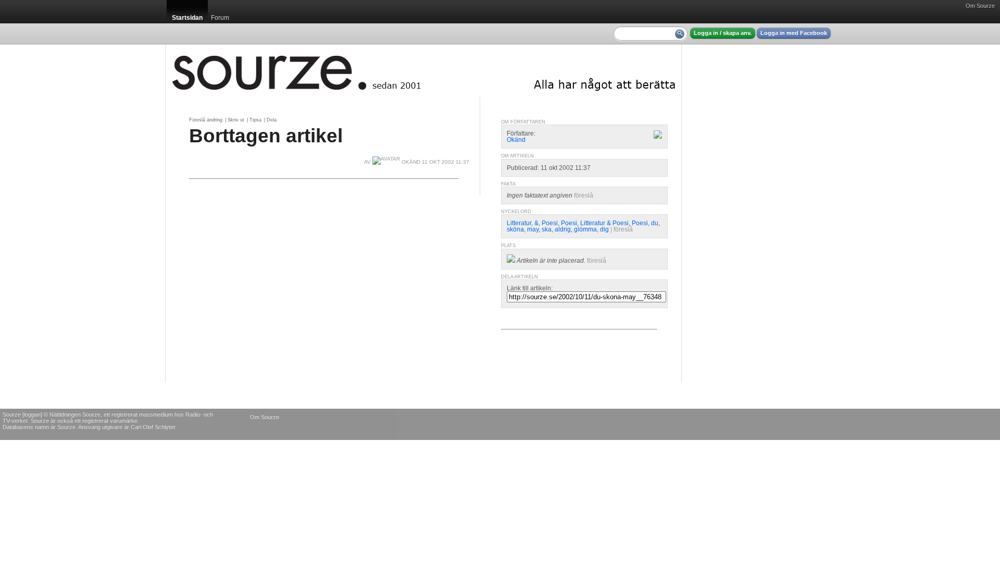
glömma (585, 229)
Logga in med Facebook (793, 33)
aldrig (563, 229)
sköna (515, 229)
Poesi (550, 223)
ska (547, 229)
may (533, 229)
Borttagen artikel (266, 135)
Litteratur (519, 223)
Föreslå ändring (205, 120)
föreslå (583, 195)
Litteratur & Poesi (604, 223)
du (654, 223)
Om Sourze (980, 6)
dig (604, 229)
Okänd (516, 139)
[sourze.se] (423, 70)
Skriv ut (236, 120)
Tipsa (255, 120)
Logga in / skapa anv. (723, 33)
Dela (272, 120)
